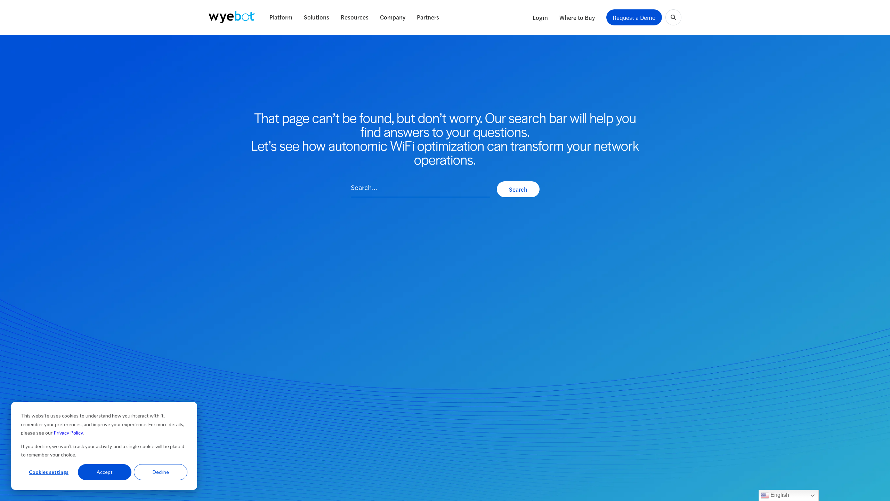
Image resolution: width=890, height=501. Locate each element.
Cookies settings (48, 472)
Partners (428, 17)
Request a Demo (634, 17)
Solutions (316, 17)
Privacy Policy (68, 433)
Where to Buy (577, 17)
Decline (161, 472)
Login (540, 17)
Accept (105, 472)
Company (392, 17)
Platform (280, 17)
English (779, 495)
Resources (355, 17)
